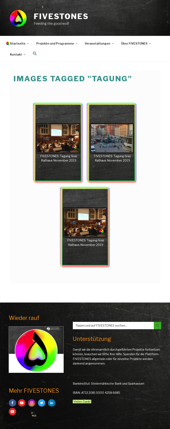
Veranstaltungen (97, 43)
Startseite (18, 43)
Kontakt (16, 54)
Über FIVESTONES (134, 43)
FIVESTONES (61, 16)
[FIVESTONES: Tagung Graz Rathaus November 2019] (58, 138)
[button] (34, 54)
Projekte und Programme (55, 43)
